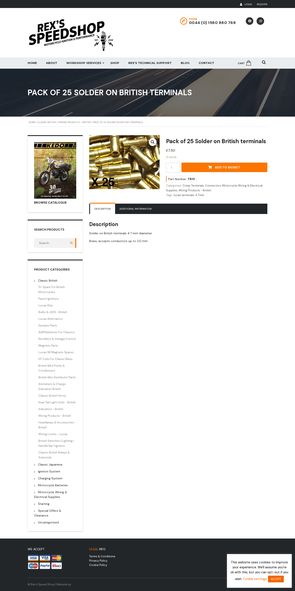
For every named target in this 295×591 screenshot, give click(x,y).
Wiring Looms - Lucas (53, 434)
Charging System (50, 478)
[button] (153, 142)
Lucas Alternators (50, 319)
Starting (43, 504)
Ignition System (49, 471)
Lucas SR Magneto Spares (56, 352)
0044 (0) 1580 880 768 (212, 22)
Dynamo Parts (47, 325)
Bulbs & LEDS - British (52, 312)
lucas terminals (184, 195)
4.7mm (199, 195)
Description (102, 209)
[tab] (102, 209)
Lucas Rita (45, 305)
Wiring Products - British (74, 122)
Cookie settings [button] (255, 579)
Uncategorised (48, 522)
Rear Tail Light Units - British (57, 402)
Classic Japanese (50, 464)
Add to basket (227, 167)
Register (262, 4)
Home (32, 63)
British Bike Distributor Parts (57, 377)
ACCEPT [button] (276, 579)
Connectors (213, 185)
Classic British (47, 122)
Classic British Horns (52, 396)
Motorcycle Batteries (53, 485)
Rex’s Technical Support (150, 63)
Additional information (135, 209)
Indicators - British (50, 409)
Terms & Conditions (102, 556)
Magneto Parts (48, 345)
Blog (185, 63)
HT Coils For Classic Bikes (55, 359)
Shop (114, 63)
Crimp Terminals (193, 185)
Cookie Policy (98, 565)
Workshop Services (83, 63)
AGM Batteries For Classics (56, 332)
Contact (206, 63)
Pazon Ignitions (48, 299)
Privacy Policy (98, 560)
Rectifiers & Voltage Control (57, 339)
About (51, 63)
